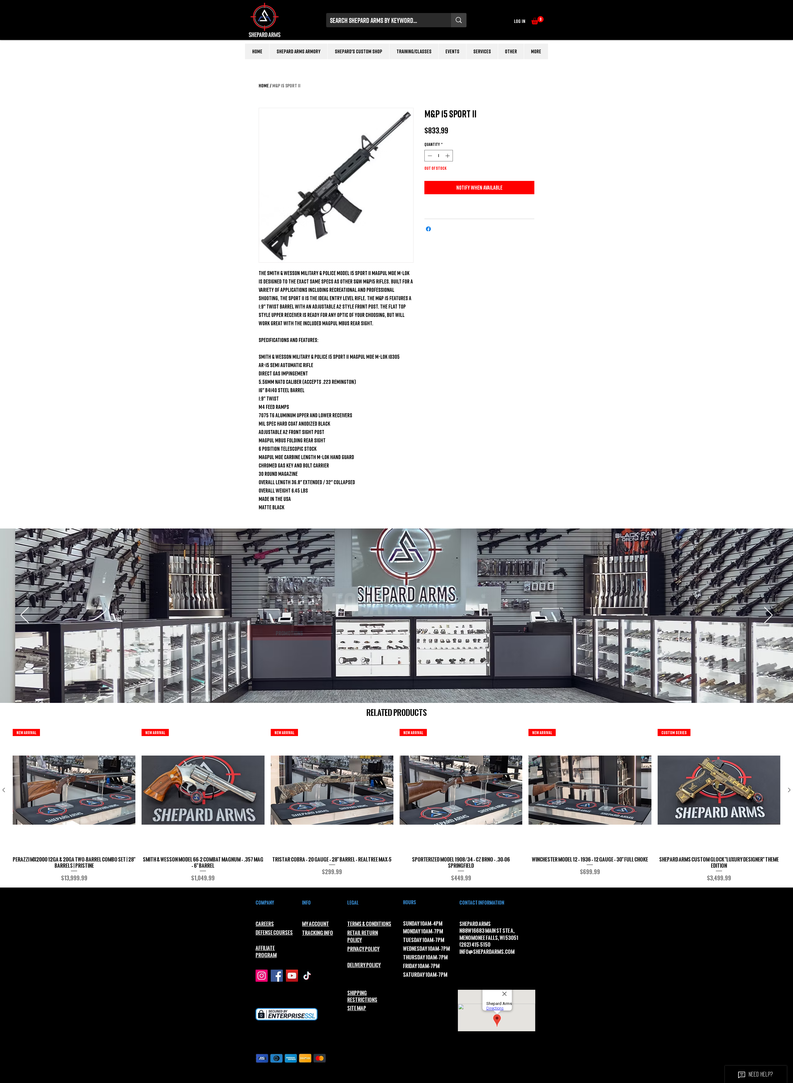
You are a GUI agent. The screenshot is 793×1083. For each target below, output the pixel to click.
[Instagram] (262, 976)
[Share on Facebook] (428, 229)
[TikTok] (307, 976)
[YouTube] (292, 976)
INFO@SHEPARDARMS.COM (487, 951)
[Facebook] (277, 976)
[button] (537, 20)
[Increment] (448, 155)
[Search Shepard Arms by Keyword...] (459, 20)
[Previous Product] (3, 790)
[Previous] (24, 615)
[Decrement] (429, 155)
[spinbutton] (438, 155)
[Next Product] (789, 790)
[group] (396, 806)
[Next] (768, 615)
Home (264, 85)
